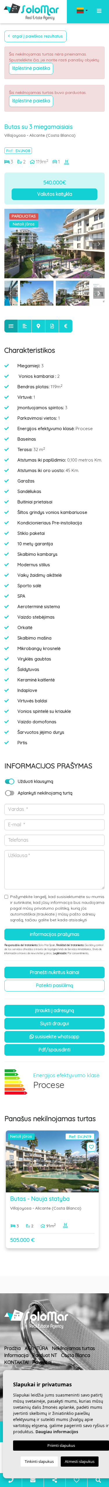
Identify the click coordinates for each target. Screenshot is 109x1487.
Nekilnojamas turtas (73, 1348)
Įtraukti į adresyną (54, 1010)
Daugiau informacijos (56, 1431)
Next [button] (99, 244)
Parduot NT (45, 1355)
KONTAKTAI (16, 1362)
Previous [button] (10, 244)
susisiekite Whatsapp (56, 1036)
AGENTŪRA (36, 1348)
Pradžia (12, 1348)
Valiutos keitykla (54, 194)
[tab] (11, 326)
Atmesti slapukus (79, 1461)
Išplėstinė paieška (31, 68)
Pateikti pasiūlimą (54, 985)
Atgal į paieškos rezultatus (37, 36)
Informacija (16, 1355)
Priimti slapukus (61, 1445)
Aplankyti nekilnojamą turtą (45, 793)
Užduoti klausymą (35, 781)
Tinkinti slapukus (39, 1461)
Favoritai (42, 1362)
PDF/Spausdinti (54, 1050)
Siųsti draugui (54, 1023)
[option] (54, 243)
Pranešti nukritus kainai (54, 972)
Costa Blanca (75, 1355)
